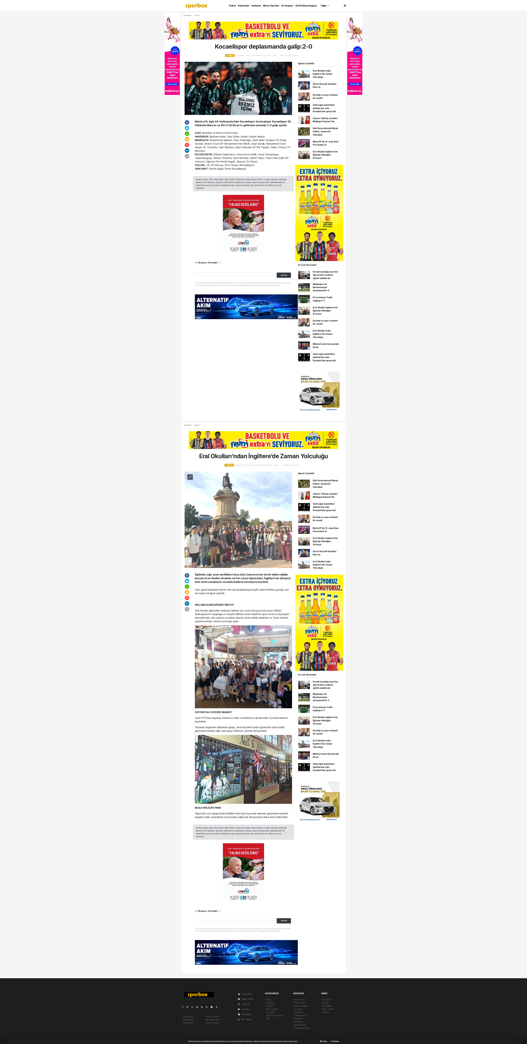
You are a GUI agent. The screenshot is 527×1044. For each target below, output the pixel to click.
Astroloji (325, 1012)
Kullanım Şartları (212, 1016)
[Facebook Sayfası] (184, 1007)
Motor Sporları (271, 5)
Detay (324, 1041)
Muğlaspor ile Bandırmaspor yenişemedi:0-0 (321, 287)
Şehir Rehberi (300, 1025)
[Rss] (208, 1007)
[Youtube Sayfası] (198, 1007)
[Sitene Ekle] (218, 1007)
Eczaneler (298, 1009)
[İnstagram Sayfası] (193, 1007)
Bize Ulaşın (246, 1019)
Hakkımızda (188, 1016)
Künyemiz (246, 1014)
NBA (268, 1018)
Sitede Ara (326, 999)
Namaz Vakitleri (300, 1006)
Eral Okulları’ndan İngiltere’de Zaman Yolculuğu (323, 74)
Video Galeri (247, 999)
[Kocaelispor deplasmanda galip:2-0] (238, 88)
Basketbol (243, 5)
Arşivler (245, 1009)
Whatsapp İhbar (213, 1019)
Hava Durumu (300, 999)
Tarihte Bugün (300, 1015)
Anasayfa (187, 15)
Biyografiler (327, 1006)
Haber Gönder (212, 1023)
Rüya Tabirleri (328, 1009)
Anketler (325, 1003)
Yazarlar (245, 1004)
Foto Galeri (246, 994)
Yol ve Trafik (299, 1003)
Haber (197, 425)
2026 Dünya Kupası (306, 5)
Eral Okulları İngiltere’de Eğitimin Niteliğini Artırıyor (325, 154)
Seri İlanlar (298, 1022)
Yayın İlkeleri (188, 1019)
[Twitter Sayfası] (188, 1007)
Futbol (232, 5)
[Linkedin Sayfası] (203, 1007)
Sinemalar (298, 1018)
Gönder (284, 275)
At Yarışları (287, 5)
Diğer (324, 5)
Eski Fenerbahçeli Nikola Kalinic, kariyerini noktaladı (325, 131)
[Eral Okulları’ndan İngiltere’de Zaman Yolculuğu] (238, 519)
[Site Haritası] (213, 1007)
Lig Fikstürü (299, 1012)
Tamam (335, 1041)
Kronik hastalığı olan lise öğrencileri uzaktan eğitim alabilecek (325, 275)
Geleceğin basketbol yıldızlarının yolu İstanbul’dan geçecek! (324, 108)
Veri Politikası (188, 1023)
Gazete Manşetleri (302, 1028)
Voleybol (256, 5)
